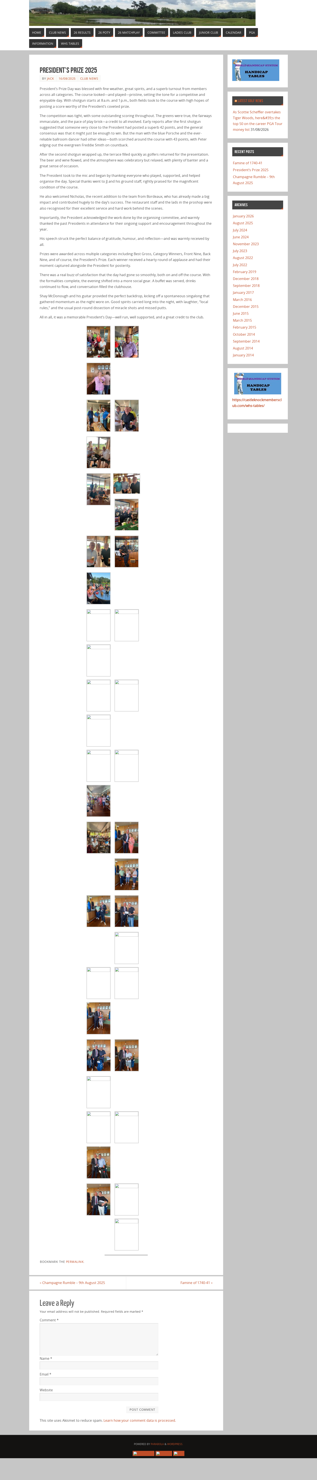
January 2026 (243, 216)
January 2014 (243, 355)
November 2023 (246, 244)
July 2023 (240, 250)
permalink (75, 1262)
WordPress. (175, 1444)
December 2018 (246, 278)
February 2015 (244, 327)
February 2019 (244, 271)
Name (46, 1358)
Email (45, 1374)
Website (46, 1390)
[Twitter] (163, 1453)
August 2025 (243, 223)
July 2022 (240, 264)
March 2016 (242, 299)
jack (50, 78)
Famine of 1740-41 (196, 1282)
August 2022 (243, 257)
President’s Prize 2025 (250, 170)
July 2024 (240, 230)
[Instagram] (143, 1453)
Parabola (157, 1444)
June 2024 (241, 237)
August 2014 (243, 348)
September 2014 (246, 341)
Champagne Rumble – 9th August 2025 (72, 1282)
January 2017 (243, 292)
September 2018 (246, 285)
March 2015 (242, 320)
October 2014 (244, 334)
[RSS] (178, 1453)
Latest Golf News (250, 101)
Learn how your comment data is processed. (140, 1420)
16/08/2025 (67, 78)
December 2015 (246, 306)
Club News (89, 78)
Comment (49, 1320)
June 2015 (241, 313)
